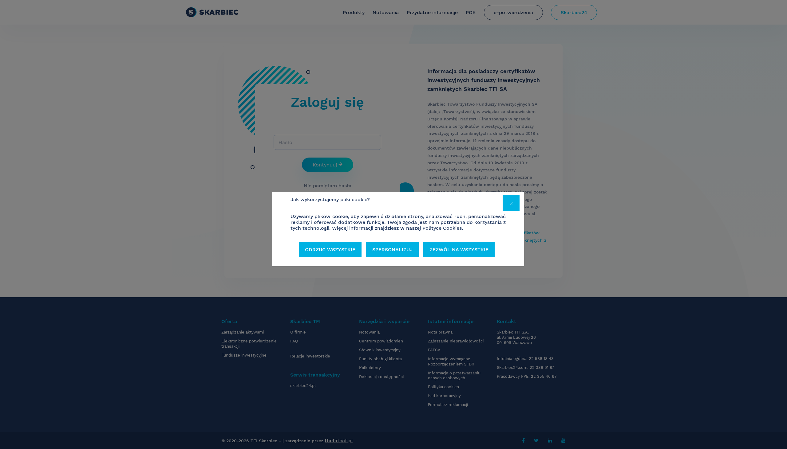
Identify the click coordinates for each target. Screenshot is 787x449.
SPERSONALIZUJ (392, 249)
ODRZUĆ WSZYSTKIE (330, 249)
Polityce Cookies (442, 228)
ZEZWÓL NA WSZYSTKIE (458, 249)
